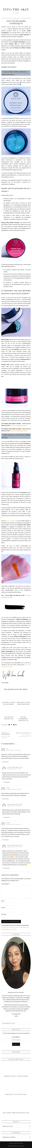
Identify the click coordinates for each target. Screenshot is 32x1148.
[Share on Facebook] (9, 725)
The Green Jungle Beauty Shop (18, 425)
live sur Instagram (11, 520)
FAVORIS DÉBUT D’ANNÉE (6, 735)
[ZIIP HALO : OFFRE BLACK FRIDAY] (9, 696)
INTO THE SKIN (16, 9)
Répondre (6, 762)
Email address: (16, 1037)
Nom (3, 901)
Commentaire (5, 884)
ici (20, 299)
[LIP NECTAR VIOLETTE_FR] (9, 711)
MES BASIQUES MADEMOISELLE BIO (23, 734)
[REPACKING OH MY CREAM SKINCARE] (23, 696)
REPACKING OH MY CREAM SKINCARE (23, 703)
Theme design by (16, 1146)
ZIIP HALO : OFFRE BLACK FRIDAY (8, 703)
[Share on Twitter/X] (11, 725)
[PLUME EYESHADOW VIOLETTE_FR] (23, 711)
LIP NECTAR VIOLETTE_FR (9, 718)
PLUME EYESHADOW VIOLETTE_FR (23, 718)
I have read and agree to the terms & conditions (17, 1033)
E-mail (3, 907)
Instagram (4, 28)
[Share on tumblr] (16, 725)
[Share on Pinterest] (14, 725)
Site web (3, 914)
